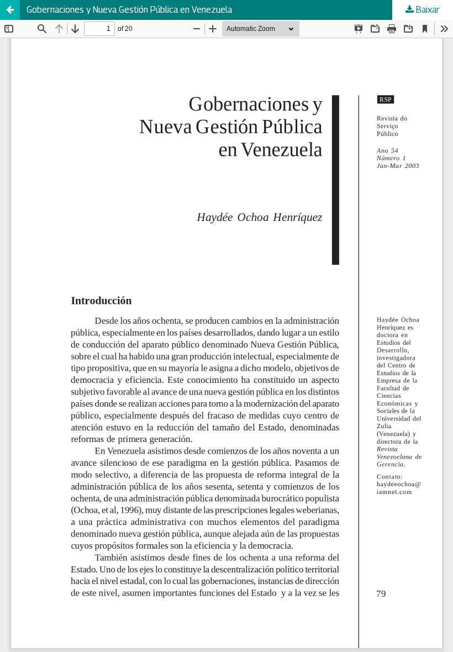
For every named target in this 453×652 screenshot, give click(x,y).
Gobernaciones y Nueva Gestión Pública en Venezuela (129, 9)
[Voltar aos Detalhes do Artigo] (10, 10)
